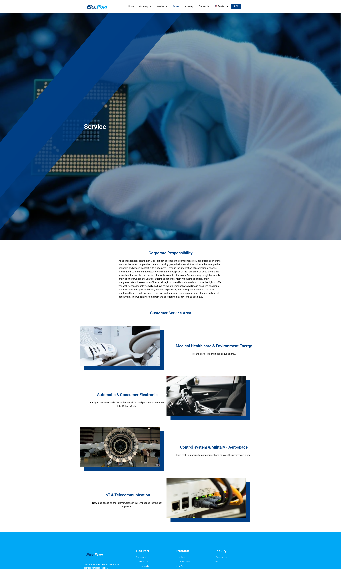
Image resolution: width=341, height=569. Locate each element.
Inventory (189, 6)
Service (176, 6)
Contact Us (204, 6)
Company (143, 6)
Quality (160, 6)
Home (131, 6)
